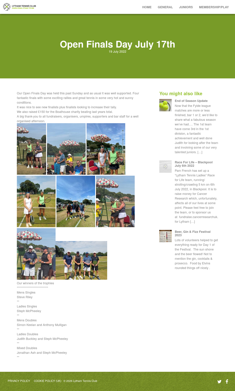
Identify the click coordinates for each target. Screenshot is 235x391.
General (165, 7)
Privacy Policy (19, 381)
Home (147, 7)
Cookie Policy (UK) (47, 381)
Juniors (186, 7)
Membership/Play (214, 7)
